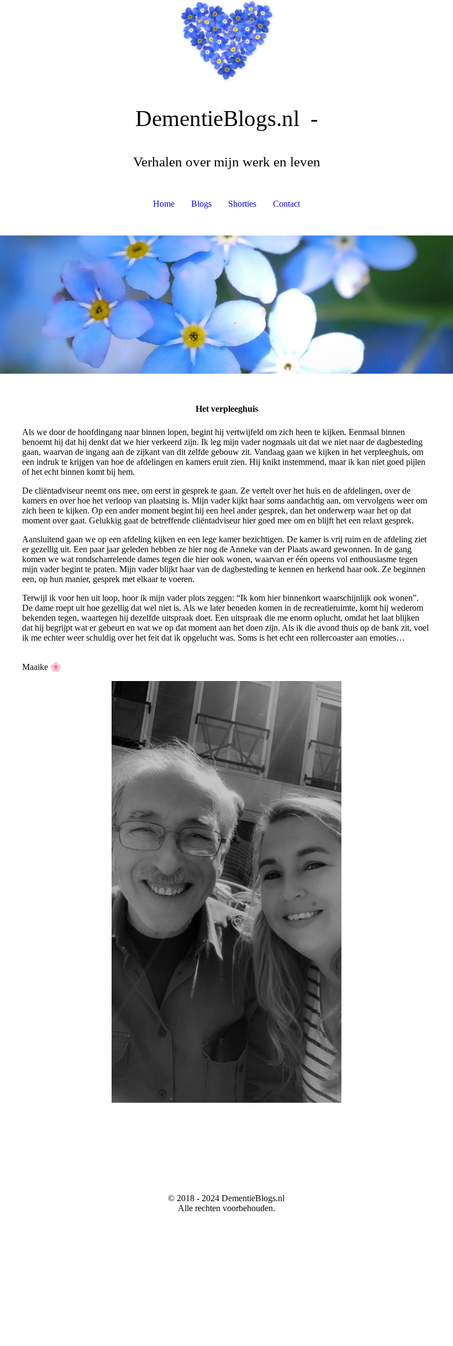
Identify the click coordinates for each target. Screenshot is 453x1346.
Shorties (242, 203)
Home (164, 203)
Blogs (201, 203)
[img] (226, 41)
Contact (286, 203)
